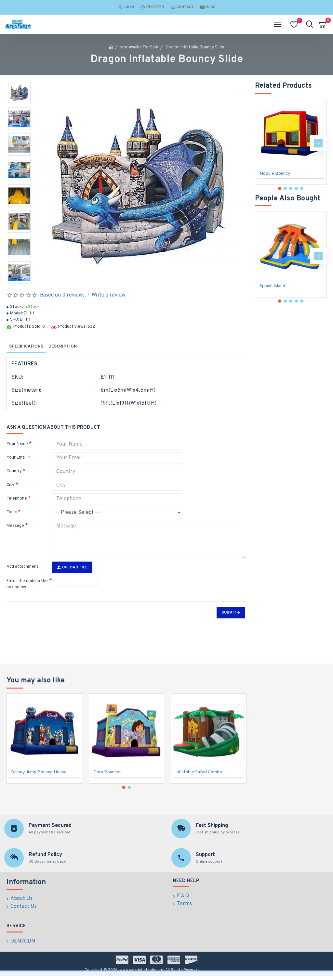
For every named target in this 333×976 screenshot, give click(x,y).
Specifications (26, 346)
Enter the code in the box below (27, 584)
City (10, 485)
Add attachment (22, 566)
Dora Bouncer (107, 772)
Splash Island (272, 286)
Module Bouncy (275, 173)
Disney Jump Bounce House (39, 772)
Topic (12, 512)
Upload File (74, 567)
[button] (263, 143)
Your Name (17, 444)
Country (14, 471)
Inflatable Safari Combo (198, 772)
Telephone (17, 498)
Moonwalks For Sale (139, 47)
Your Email (17, 457)
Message (15, 525)
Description (62, 346)
